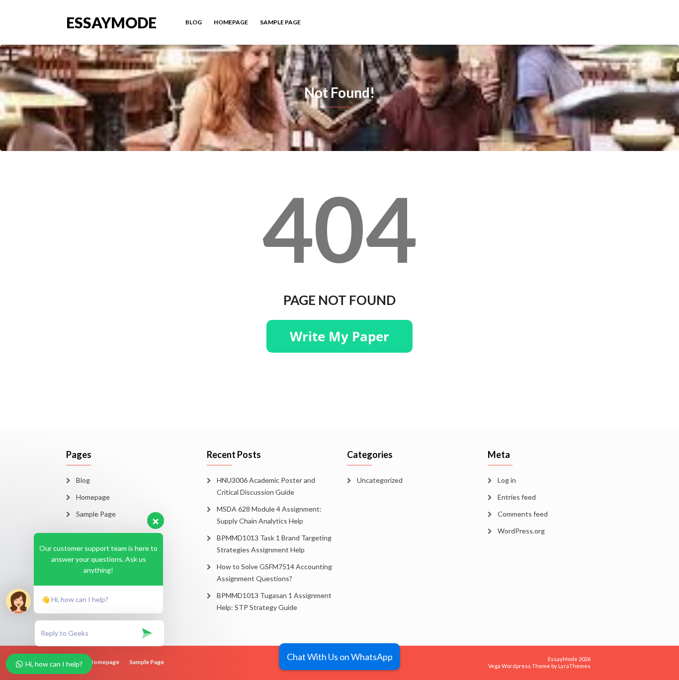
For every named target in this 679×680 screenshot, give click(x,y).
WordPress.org (521, 531)
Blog (193, 22)
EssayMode (111, 21)
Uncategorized (380, 480)
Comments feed (523, 514)
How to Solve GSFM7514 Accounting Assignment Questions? (274, 572)
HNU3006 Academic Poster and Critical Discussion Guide (266, 486)
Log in (507, 480)
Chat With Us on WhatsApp (340, 656)
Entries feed (517, 497)
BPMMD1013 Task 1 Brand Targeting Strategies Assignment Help (274, 543)
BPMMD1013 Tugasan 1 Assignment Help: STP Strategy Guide (274, 601)
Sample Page (280, 22)
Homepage (231, 22)
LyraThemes (574, 666)
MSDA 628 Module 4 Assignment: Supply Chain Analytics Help (269, 515)
